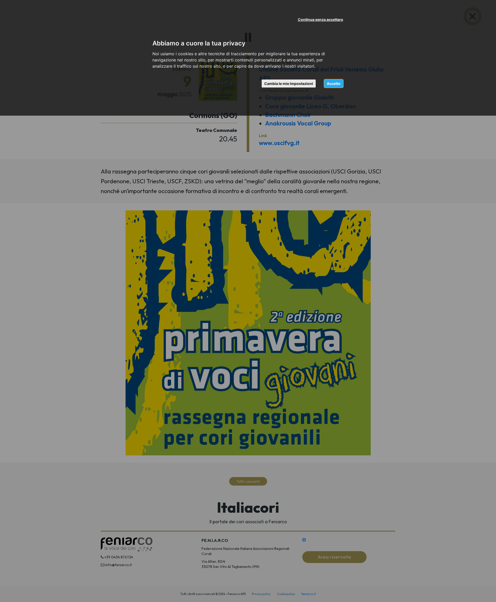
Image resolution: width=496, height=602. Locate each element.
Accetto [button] (333, 83)
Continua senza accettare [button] (320, 19)
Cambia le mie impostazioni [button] (288, 83)
